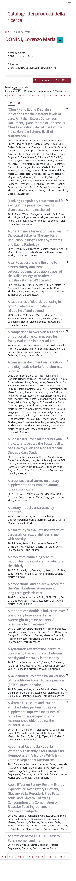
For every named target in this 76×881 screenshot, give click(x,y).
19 (60, 95)
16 (46, 95)
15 (42, 95)
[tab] (11, 103)
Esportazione (42, 80)
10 (19, 95)
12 (28, 95)
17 (51, 95)
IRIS (7, 32)
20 (65, 95)
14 (37, 95)
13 (33, 95)
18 (56, 95)
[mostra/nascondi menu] (69, 3)
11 (24, 95)
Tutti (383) (61, 80)
